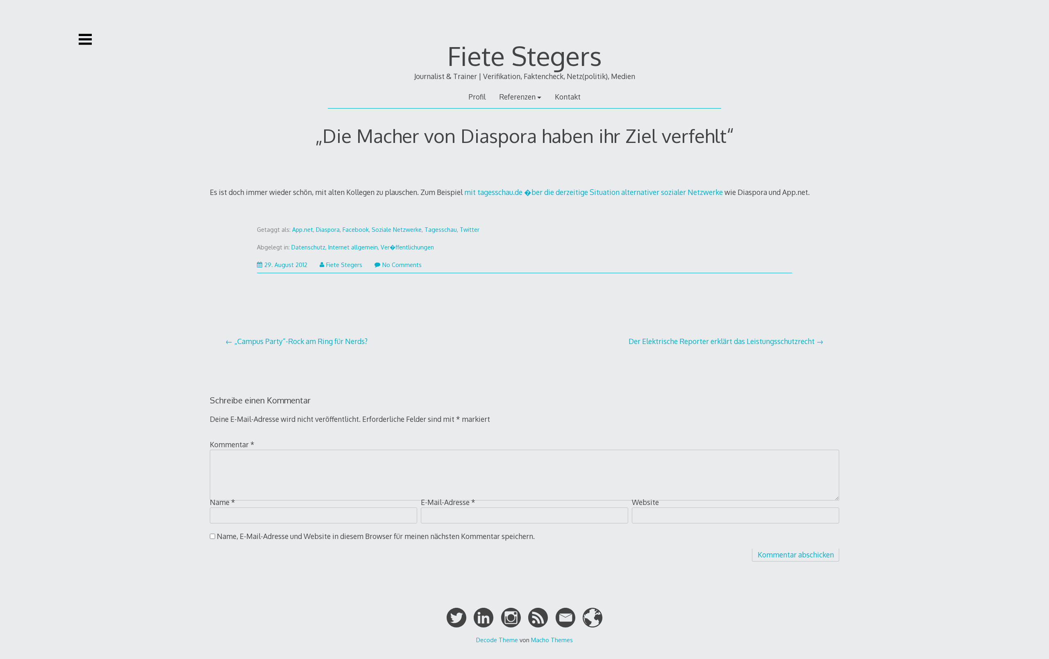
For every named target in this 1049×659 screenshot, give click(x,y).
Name (222, 502)
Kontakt (568, 96)
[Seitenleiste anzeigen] (85, 39)
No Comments (402, 264)
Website (645, 502)
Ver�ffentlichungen (407, 247)
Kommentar (232, 444)
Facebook (356, 229)
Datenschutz (308, 247)
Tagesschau (441, 229)
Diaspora (328, 229)
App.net (302, 229)
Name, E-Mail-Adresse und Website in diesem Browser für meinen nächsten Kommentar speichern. (376, 536)
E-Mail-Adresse (448, 502)
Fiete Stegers (524, 55)
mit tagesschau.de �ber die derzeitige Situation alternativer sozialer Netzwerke (593, 192)
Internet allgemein (353, 247)
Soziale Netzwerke (397, 229)
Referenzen (517, 96)
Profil (477, 96)
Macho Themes (552, 639)
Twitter (469, 229)
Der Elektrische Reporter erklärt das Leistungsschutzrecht (722, 341)
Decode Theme (497, 639)
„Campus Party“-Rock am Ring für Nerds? (301, 341)
